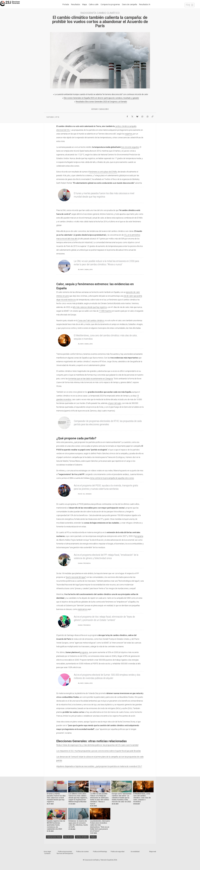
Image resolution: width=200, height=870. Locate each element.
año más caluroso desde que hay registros (90, 307)
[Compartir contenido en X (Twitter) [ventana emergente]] (132, 116)
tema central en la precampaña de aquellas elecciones (112, 478)
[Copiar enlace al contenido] (152, 116)
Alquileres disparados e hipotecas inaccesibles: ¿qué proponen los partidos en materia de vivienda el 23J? (99, 766)
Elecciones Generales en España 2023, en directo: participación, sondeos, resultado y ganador (101, 98)
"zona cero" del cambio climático (91, 320)
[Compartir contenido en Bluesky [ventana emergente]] (137, 116)
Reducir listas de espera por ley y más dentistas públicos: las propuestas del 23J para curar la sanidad (97, 745)
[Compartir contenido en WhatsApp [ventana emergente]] (142, 116)
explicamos (83, 609)
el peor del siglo (114, 403)
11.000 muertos (105, 311)
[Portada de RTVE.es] (189, 5)
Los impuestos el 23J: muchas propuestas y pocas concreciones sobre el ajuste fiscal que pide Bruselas (98, 751)
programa (139, 536)
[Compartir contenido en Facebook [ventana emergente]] (127, 116)
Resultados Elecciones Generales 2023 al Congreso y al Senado (101, 102)
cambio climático (122, 126)
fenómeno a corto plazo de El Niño (103, 172)
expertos (128, 134)
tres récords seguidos (130, 147)
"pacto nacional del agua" (76, 577)
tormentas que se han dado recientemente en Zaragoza (90, 378)
